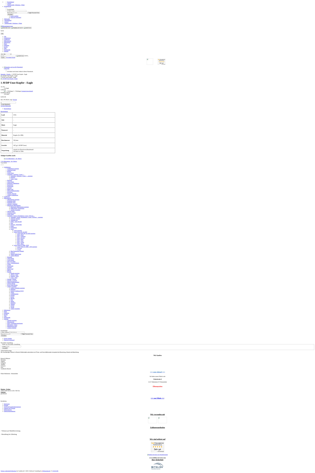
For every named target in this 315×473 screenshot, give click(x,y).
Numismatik (7, 50)
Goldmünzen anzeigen (13, 168)
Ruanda (9, 272)
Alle (5, 36)
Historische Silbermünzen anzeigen (19, 207)
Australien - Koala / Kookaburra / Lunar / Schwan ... (21, 216)
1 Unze (19, 249)
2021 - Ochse (20, 242)
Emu (11, 223)
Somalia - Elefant (11, 279)
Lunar (12, 229)
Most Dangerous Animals (17, 251)
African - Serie (14, 274)
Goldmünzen (7, 38)
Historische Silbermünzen (14, 205)
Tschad (12, 305)
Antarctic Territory (15, 218)
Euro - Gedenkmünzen (13, 263)
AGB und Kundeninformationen (12, 407)
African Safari (11, 211)
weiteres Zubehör (11, 328)
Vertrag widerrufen (5, 471)
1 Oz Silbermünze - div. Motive (9, 161)
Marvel (9, 270)
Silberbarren (7, 42)
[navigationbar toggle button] (6, 28)
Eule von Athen (11, 261)
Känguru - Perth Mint (16, 224)
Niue (11, 300)
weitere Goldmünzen (12, 195)
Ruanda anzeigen (14, 273)
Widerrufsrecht (8, 410)
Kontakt (6, 405)
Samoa (12, 301)
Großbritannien (14, 294)
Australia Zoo (14, 220)
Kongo (12, 297)
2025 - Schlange (21, 236)
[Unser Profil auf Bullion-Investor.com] (157, 454)
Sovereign (9, 192)
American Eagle (11, 170)
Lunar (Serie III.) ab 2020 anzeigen (26, 233)
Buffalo (9, 171)
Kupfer (6, 47)
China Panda (10, 182)
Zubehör (6, 51)
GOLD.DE (55, 471)
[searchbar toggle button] (27, 28)
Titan (5, 48)
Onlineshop (13, 471)
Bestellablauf (10, 2)
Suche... (27, 55)
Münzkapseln (10, 322)
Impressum (7, 404)
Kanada (12, 295)
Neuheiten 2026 (11, 201)
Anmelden (3, 335)
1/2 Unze (19, 248)
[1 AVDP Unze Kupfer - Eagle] (9, 78)
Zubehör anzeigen (12, 320)
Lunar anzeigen (18, 230)
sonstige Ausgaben (15, 210)
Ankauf (9, 3)
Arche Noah (10, 173)
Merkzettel (7, 19)
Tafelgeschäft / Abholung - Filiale (16, 5)
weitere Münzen (14, 255)
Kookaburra (13, 227)
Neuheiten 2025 (11, 202)
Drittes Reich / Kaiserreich (17, 208)
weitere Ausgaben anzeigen (17, 288)
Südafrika (13, 302)
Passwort (9, 12)
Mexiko (12, 298)
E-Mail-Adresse (5, 332)
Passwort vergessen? (15, 17)
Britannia (9, 180)
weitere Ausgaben (11, 286)
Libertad (9, 188)
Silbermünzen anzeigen (13, 199)
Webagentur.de (46, 471)
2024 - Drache (21, 238)
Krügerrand (10, 186)
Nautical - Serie (14, 276)
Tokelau (12, 304)
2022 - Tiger (20, 241)
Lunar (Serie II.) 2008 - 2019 (21, 245)
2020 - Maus (20, 244)
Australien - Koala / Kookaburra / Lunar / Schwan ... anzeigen (26, 217)
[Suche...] (20, 56)
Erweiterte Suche (10, 57)
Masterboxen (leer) (12, 326)
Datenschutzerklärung (9, 411)
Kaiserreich (10, 185)
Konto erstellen (14, 16)
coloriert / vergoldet (12, 204)
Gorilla (9, 264)
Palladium (6, 45)
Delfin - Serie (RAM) (16, 221)
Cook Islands (10, 260)
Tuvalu (12, 307)
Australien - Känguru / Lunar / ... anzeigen (21, 176)
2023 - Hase (20, 239)
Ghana (12, 292)
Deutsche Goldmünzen (13, 183)
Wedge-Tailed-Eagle (15, 254)
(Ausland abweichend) (27, 91)
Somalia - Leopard (12, 280)
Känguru (12, 177)
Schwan (12, 252)
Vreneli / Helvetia (11, 193)
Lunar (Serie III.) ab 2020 (20, 232)
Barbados (12, 289)
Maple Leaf (10, 189)
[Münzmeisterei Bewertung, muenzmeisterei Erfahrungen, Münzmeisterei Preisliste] (157, 451)
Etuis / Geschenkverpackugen (15, 323)
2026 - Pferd (20, 235)
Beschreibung (7, 108)
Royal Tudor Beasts (12, 285)
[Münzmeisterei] (7, 26)
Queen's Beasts (11, 283)
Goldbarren (7, 39)
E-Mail (9, 11)
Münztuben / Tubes (12, 325)
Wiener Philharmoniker (13, 190)
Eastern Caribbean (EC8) (17, 291)
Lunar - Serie (13, 179)
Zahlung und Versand (9, 408)
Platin (5, 44)
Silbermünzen (7, 41)
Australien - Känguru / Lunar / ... (15, 174)
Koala (12, 226)
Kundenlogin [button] (7, 6)
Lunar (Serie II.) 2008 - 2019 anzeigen (27, 246)
